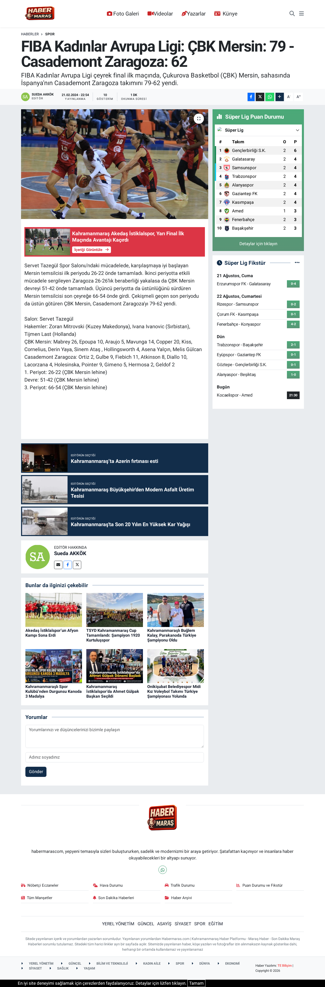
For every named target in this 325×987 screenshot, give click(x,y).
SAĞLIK (62, 968)
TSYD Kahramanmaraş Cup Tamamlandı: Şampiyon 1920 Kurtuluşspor (113, 635)
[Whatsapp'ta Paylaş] (269, 97)
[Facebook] (67, 565)
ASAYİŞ (164, 923)
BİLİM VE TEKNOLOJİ (112, 963)
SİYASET (183, 923)
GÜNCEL (146, 923)
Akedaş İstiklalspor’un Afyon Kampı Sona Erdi (51, 633)
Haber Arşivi (181, 898)
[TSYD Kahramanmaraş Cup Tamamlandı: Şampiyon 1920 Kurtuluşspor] (114, 609)
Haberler (30, 34)
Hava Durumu (111, 885)
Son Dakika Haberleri (116, 898)
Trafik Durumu (182, 885)
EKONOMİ (232, 963)
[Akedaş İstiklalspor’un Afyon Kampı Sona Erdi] (53, 609)
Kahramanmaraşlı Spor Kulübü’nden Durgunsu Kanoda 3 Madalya (53, 691)
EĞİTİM (215, 923)
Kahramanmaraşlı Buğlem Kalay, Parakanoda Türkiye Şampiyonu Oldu (171, 635)
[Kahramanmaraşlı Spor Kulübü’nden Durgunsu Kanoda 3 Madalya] (53, 665)
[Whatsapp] (162, 870)
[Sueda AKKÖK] (37, 556)
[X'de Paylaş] (260, 97)
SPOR (50, 34)
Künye (230, 13)
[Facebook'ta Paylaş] (251, 97)
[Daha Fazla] (279, 97)
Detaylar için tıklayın (258, 243)
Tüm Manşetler (39, 898)
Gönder (36, 771)
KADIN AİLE (151, 963)
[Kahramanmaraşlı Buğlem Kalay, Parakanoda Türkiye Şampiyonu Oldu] (175, 609)
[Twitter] (77, 565)
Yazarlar (196, 13)
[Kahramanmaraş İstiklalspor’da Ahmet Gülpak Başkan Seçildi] (114, 665)
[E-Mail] (58, 565)
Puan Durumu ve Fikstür (262, 885)
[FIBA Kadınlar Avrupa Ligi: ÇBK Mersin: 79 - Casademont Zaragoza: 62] (114, 164)
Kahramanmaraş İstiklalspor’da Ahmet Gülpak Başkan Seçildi (112, 691)
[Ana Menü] (301, 13)
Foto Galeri (126, 13)
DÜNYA (204, 963)
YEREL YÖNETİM (118, 923)
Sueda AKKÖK (70, 553)
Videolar (163, 13)
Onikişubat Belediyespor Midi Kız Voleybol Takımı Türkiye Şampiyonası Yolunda (174, 691)
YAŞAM (89, 968)
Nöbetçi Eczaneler (42, 885)
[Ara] (292, 13)
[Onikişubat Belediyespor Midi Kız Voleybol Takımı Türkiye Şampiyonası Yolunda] (175, 665)
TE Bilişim (285, 965)
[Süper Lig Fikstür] (297, 262)
